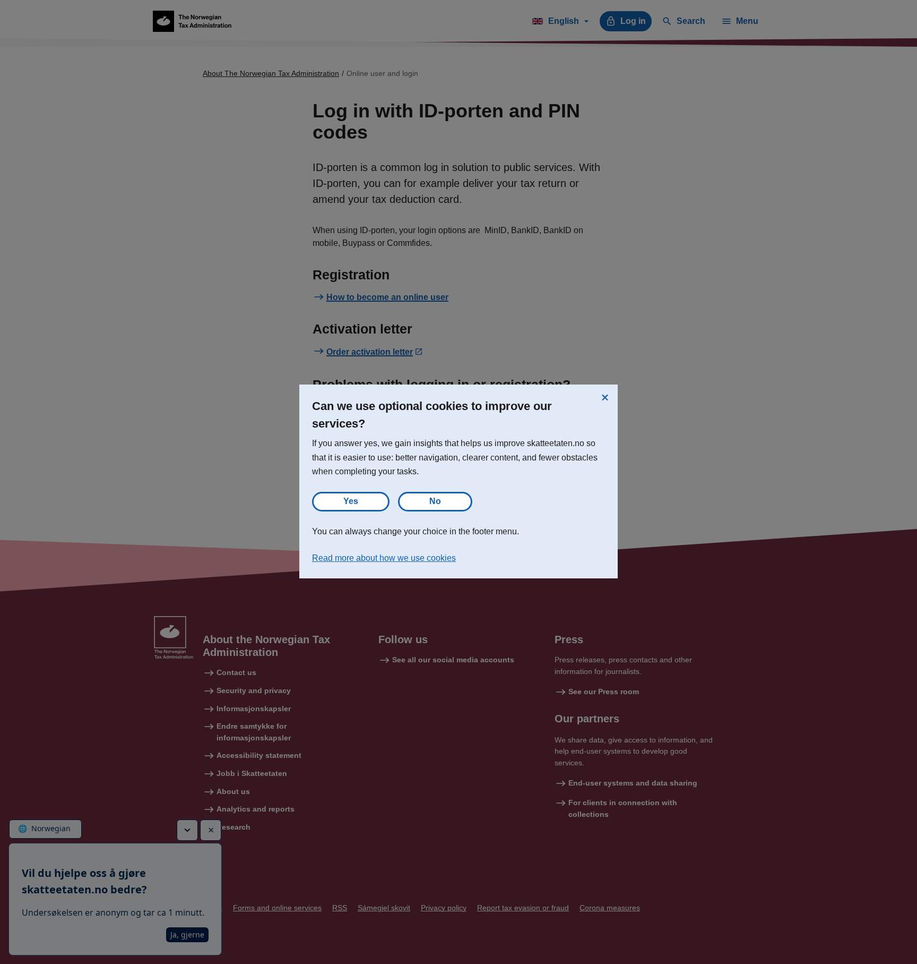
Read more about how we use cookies (384, 557)
